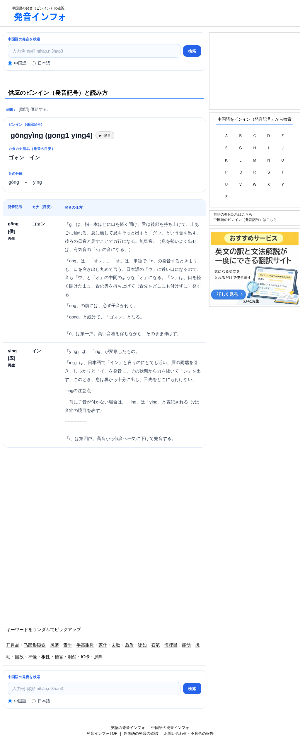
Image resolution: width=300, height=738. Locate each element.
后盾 (129, 645)
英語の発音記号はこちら (233, 214)
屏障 (98, 656)
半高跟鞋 (85, 645)
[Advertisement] (188, 13)
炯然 (72, 656)
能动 (186, 645)
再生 (11, 238)
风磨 (54, 645)
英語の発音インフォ (128, 727)
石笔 (155, 645)
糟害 (58, 656)
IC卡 (85, 656)
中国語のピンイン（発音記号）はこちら (245, 219)
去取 (116, 645)
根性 (45, 656)
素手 (67, 645)
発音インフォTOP (102, 733)
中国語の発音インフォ (170, 727)
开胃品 (12, 645)
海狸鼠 (171, 645)
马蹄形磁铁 (35, 645)
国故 (19, 656)
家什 (102, 645)
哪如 (142, 645)
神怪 (32, 656)
